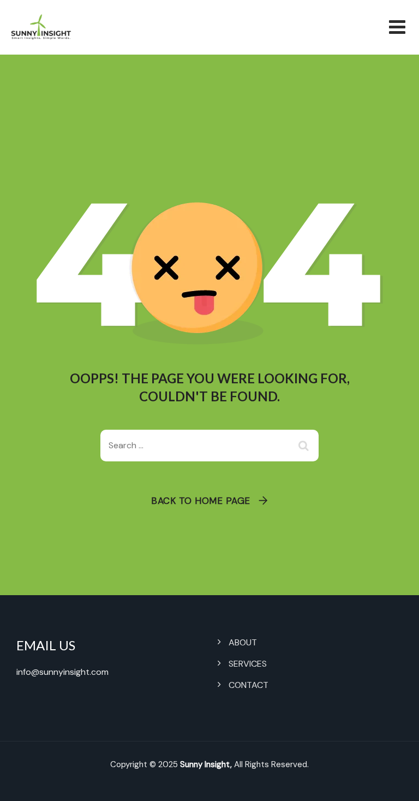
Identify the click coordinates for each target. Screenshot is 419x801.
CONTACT (248, 685)
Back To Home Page (200, 501)
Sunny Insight (205, 764)
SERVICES (248, 663)
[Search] (305, 445)
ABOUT (243, 642)
